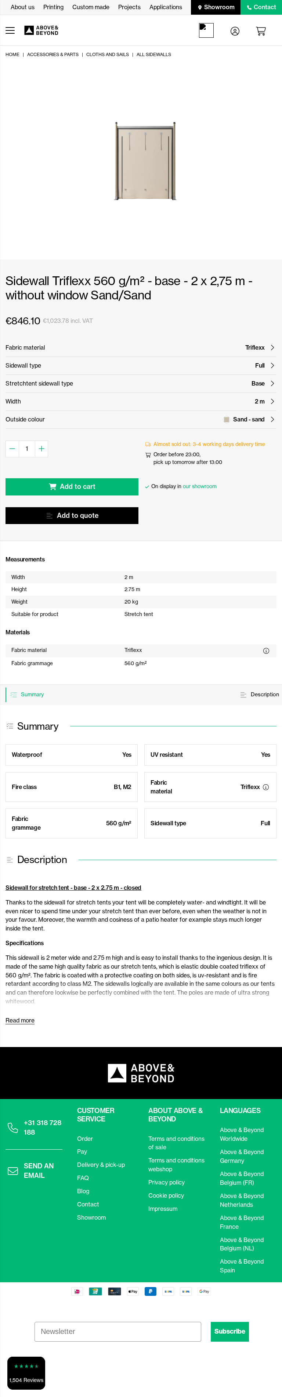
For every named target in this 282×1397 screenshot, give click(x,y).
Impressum (162, 1208)
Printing (53, 7)
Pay (82, 1151)
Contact (265, 7)
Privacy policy (166, 1182)
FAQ (83, 1178)
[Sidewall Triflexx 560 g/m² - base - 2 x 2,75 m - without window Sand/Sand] (145, 159)
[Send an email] (13, 1171)
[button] (26, 1373)
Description (264, 694)
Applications (165, 7)
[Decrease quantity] (12, 449)
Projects (129, 7)
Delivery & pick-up (101, 1164)
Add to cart (77, 486)
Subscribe (229, 1331)
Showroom (219, 7)
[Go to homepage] (45, 30)
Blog (83, 1191)
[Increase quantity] (41, 449)
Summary (31, 694)
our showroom (200, 486)
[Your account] (235, 30)
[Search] (208, 30)
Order (85, 1138)
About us (23, 7)
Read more (20, 1020)
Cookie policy (166, 1195)
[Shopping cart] (262, 30)
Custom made (90, 7)
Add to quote (78, 515)
